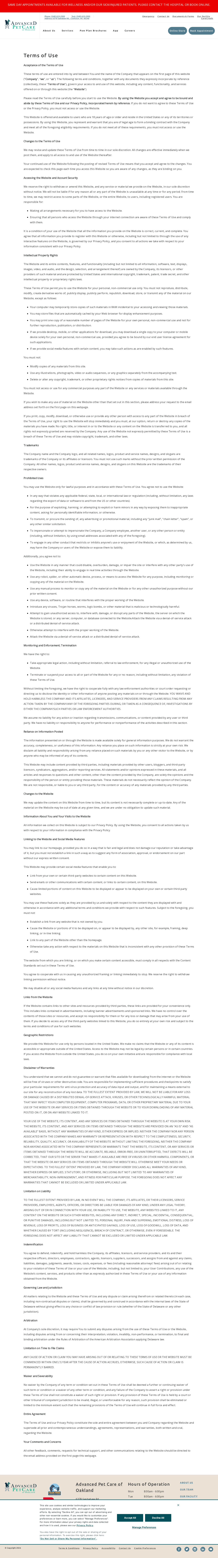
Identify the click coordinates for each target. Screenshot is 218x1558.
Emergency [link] (148, 16)
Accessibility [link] (108, 1548)
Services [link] (67, 30)
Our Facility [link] (203, 16)
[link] (20, 25)
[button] (57, 1494)
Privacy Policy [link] (90, 1548)
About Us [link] (186, 1482)
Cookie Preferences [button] (145, 1548)
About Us (49, 30)
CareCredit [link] (207, 18)
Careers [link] (130, 30)
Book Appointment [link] (201, 30)
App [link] (115, 30)
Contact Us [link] (163, 16)
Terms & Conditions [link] (69, 1548)
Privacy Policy (85, 1525)
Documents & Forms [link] (183, 16)
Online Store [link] (177, 30)
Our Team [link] (186, 1489)
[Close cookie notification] (178, 1505)
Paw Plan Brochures (93, 30)
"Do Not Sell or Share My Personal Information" (68, 1538)
